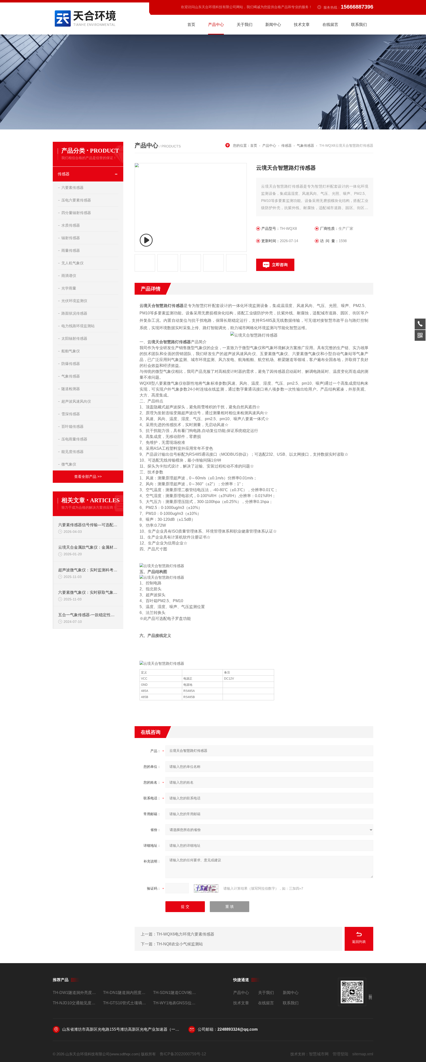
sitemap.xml (362, 1054)
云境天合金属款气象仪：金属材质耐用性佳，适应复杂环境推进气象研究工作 (88, 547)
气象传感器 (70, 376)
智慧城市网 (319, 1054)
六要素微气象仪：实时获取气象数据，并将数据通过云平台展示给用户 (88, 592)
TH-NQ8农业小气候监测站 (180, 944)
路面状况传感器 (74, 313)
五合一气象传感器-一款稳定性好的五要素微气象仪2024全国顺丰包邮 (88, 615)
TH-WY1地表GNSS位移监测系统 (176, 1003)
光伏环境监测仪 (74, 301)
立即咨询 (280, 265)
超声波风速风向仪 (76, 401)
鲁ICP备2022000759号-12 (183, 1054)
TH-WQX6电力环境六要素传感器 (185, 934)
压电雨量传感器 (74, 439)
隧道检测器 (70, 389)
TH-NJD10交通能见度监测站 (76, 1003)
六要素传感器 (72, 187)
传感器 (64, 174)
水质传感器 (70, 225)
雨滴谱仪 (68, 275)
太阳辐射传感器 (74, 338)
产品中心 (216, 24)
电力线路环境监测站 (78, 326)
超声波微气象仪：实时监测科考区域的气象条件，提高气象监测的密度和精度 (88, 570)
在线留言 (330, 24)
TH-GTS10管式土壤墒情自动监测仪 (126, 1003)
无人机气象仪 (72, 263)
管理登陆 (340, 1054)
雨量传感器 (70, 250)
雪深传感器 (70, 414)
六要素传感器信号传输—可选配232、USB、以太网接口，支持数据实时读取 (88, 525)
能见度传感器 (72, 452)
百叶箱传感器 (72, 426)
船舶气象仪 (70, 351)
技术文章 (302, 24)
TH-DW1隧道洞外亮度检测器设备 (76, 992)
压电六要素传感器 (76, 200)
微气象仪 (68, 464)
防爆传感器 (70, 363)
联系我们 (359, 24)
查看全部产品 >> (88, 476)
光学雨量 (68, 288)
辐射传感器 (70, 238)
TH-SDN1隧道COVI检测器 (176, 992)
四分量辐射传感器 (76, 213)
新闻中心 (273, 24)
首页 (191, 24)
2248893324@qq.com (237, 1029)
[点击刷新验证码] (206, 888)
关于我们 (244, 24)
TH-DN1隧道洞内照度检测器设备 (126, 992)
